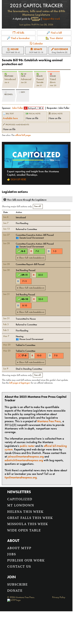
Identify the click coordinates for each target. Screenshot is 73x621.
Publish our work (26, 560)
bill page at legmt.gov (19, 382)
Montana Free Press (49, 421)
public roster (27, 446)
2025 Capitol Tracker (36, 5)
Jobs (11, 554)
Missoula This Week (27, 524)
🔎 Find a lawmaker (18, 38)
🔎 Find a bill (54, 33)
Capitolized (19, 499)
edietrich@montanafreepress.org (24, 460)
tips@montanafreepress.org (21, 477)
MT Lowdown (20, 505)
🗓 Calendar (36, 43)
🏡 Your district (54, 38)
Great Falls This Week (30, 518)
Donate (14, 591)
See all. (37, 206)
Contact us (19, 567)
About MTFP (19, 548)
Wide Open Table (24, 530)
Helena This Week (25, 512)
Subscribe (17, 584)
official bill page (22, 135)
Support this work (51, 18)
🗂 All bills (18, 33)
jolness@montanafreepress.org (26, 456)
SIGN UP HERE (18, 179)
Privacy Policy (58, 597)
